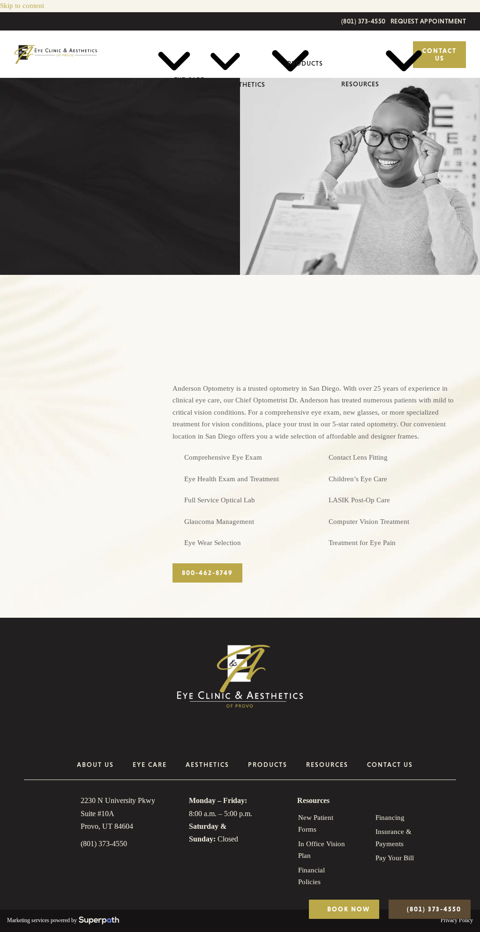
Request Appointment (428, 21)
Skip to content (22, 5)
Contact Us (439, 54)
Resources (313, 800)
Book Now (347, 909)
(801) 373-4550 (363, 21)
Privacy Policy (457, 920)
